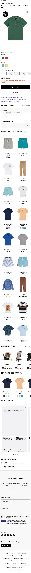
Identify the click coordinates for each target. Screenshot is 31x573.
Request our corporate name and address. (15, 567)
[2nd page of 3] (15, 454)
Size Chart (14, 70)
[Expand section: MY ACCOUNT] (15, 501)
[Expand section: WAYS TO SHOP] (15, 509)
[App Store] (6, 545)
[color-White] (9, 228)
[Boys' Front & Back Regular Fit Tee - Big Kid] (8, 168)
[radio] (7, 157)
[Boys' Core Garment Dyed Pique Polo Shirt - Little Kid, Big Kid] (8, 213)
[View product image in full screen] (3, 43)
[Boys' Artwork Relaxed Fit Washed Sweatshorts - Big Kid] (8, 191)
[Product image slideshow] (15, 30)
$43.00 (3, 78)
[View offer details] (15, 125)
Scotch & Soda (7, 3)
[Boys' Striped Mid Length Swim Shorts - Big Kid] (8, 262)
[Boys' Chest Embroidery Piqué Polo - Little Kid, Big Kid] (8, 239)
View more (5, 117)
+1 (11, 368)
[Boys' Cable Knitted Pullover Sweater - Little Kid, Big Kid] (8, 284)
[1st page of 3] (13, 454)
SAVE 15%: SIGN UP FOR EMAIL (15, 478)
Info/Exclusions (16, 101)
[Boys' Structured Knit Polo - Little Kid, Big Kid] (23, 307)
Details (8, 78)
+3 (22, 368)
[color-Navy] (9, 157)
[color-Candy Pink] (18, 368)
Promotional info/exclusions (13, 526)
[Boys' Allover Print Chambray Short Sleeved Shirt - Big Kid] (8, 330)
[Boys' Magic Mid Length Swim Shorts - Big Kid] (23, 262)
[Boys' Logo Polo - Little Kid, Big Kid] (23, 213)
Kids (5, 0)
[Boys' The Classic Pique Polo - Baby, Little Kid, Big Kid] (7, 383)
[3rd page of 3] (17, 454)
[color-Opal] (25, 228)
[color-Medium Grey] (7, 157)
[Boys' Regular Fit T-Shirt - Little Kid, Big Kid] (23, 191)
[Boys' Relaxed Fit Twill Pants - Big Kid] (23, 168)
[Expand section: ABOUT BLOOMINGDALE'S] (15, 505)
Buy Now (15, 92)
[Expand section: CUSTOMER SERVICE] (15, 497)
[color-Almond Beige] (3, 368)
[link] (8, 155)
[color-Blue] (8, 396)
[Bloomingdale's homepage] (2, 0)
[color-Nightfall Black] (9, 368)
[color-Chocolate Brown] (5, 368)
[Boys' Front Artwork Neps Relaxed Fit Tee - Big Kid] (8, 307)
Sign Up (20, 97)
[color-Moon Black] (7, 368)
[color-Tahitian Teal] (23, 228)
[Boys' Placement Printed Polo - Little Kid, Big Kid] (23, 330)
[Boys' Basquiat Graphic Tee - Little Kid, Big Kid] (23, 239)
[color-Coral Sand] (20, 228)
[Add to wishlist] (27, 12)
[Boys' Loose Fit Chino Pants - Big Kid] (23, 284)
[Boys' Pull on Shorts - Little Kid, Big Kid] (23, 143)
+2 (10, 395)
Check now (23, 526)
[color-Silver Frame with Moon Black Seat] (28, 368)
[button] (15, 30)
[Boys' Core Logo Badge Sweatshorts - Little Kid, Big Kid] (8, 143)
